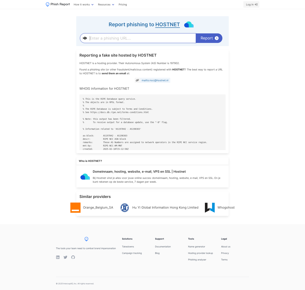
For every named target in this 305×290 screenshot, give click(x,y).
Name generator (196, 246)
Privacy (225, 253)
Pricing (123, 4)
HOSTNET (167, 24)
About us (225, 246)
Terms (224, 259)
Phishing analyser (197, 259)
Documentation (163, 246)
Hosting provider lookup (200, 253)
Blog (157, 253)
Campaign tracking (132, 253)
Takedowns (128, 246)
